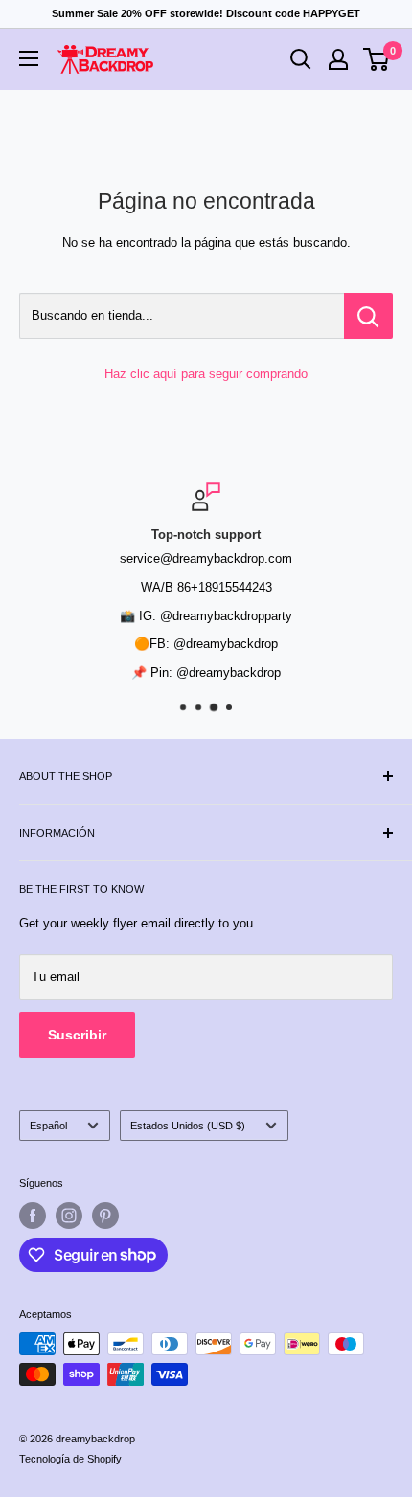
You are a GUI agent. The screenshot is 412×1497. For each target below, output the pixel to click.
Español (48, 1125)
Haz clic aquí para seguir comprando (206, 374)
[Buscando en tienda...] (368, 316)
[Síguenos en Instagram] (69, 1215)
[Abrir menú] (28, 58)
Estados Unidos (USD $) (187, 1125)
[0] (377, 59)
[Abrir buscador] (300, 59)
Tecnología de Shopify (70, 1458)
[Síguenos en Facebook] (32, 1215)
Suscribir (77, 1034)
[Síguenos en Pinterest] (105, 1215)
